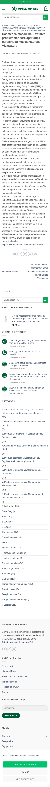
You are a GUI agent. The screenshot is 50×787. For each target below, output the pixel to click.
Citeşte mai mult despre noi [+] (17, 642)
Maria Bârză (35, 53)
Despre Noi (7, 666)
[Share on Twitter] (25, 254)
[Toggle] (46, 676)
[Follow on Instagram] (9, 649)
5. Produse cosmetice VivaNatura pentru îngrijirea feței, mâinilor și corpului (21, 459)
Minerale (6, 542)
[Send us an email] (14, 649)
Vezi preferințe (25, 779)
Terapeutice (7, 741)
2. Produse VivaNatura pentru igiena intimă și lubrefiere (23, 423)
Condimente (8, 532)
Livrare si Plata (9, 671)
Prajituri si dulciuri (10, 558)
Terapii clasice (9, 589)
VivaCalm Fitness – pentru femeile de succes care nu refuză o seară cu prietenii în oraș (26, 390)
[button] (3, 8)
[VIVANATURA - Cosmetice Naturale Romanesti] (25, 9)
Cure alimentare (9, 537)
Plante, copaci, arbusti (12, 553)
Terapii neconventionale (13, 599)
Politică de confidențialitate (14, 676)
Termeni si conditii (10, 682)
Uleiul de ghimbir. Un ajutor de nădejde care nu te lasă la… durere (27, 341)
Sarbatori (6, 579)
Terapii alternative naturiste (14, 584)
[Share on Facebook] (20, 254)
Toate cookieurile (25, 764)
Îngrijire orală (8, 746)
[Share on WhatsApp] (15, 254)
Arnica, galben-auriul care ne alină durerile (25, 352)
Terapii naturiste (39, 30)
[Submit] (45, 17)
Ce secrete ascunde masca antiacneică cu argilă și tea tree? (27, 364)
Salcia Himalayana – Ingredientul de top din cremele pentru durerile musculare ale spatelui (28, 376)
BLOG (5, 522)
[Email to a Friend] (30, 254)
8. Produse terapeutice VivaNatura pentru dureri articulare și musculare (24, 496)
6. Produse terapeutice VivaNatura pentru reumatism (21, 472)
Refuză (25, 772)
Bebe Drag (7, 511)
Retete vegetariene (11, 568)
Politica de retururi (10, 687)
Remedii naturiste (10, 563)
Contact (5, 692)
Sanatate (6, 573)
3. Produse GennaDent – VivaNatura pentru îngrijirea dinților (22, 435)
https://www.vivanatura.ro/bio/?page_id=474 (22, 245)
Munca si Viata (9, 548)
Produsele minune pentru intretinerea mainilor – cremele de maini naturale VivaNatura (38, 271)
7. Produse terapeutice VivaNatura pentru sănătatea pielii (23, 28)
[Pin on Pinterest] (34, 254)
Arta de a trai (23, 30)
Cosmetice (7, 736)
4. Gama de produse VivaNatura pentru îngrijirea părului (25, 447)
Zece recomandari (10, 271)
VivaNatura (7, 605)
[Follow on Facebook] (4, 649)
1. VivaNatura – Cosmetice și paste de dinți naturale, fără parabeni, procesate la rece (22, 26)
